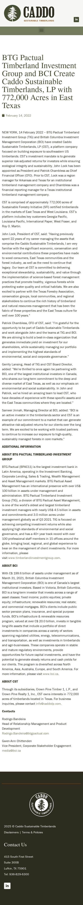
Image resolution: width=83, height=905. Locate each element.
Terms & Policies (32, 832)
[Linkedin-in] (76, 19)
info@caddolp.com (48, 704)
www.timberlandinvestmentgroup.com (34, 558)
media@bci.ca (11, 750)
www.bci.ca (50, 674)
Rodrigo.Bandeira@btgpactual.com (25, 733)
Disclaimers (11, 832)
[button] (41, 30)
